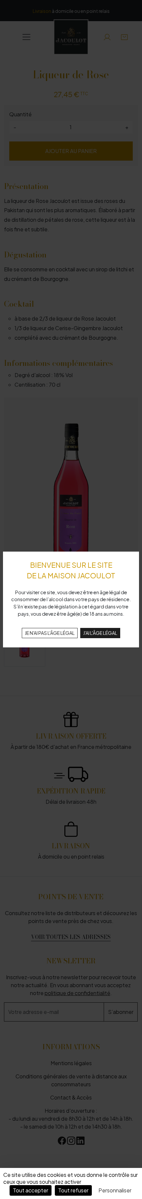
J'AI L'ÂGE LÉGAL (100, 633)
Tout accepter (30, 1190)
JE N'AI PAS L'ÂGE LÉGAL (50, 633)
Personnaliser (114, 1190)
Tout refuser (73, 1190)
